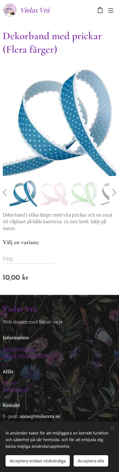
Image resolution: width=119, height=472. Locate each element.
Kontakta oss (16, 389)
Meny (110, 10)
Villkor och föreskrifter (26, 356)
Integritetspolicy (20, 349)
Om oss (10, 382)
